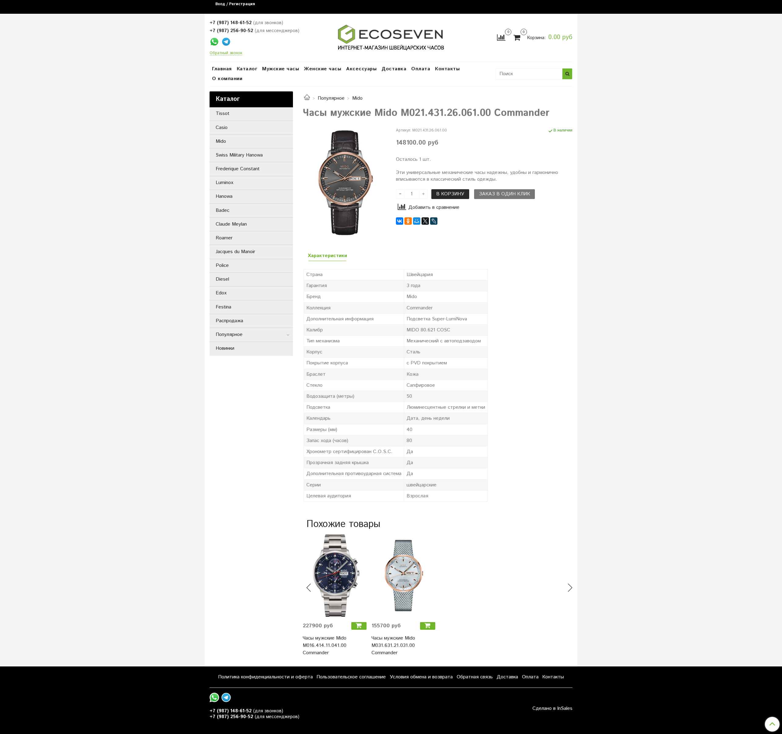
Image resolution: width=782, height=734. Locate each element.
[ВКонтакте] (399, 221)
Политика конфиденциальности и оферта (265, 677)
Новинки (225, 348)
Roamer (224, 238)
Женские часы (322, 68)
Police (222, 265)
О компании (227, 78)
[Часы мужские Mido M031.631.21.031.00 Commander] (403, 575)
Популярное (331, 98)
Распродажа (229, 320)
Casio (222, 127)
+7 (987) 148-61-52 (231, 23)
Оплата (420, 68)
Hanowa (224, 196)
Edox (221, 293)
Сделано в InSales (552, 708)
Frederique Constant (238, 168)
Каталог (247, 68)
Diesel (222, 279)
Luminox (224, 182)
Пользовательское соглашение (351, 677)
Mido (357, 98)
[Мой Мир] (416, 221)
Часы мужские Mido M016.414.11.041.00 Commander (324, 645)
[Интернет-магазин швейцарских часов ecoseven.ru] (391, 36)
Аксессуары (361, 68)
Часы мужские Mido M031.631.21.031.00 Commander (393, 645)
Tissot (222, 113)
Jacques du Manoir (235, 251)
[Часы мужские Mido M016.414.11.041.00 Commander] (335, 575)
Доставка (394, 68)
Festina (223, 307)
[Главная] (307, 98)
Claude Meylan (231, 224)
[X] (425, 221)
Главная (222, 68)
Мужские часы (280, 68)
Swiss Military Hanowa (239, 155)
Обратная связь (475, 677)
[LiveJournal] (433, 221)
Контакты (447, 68)
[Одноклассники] (408, 221)
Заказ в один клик (504, 193)
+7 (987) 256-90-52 (231, 31)
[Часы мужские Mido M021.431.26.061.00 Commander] (344, 182)
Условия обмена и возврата (421, 677)
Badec (222, 210)
